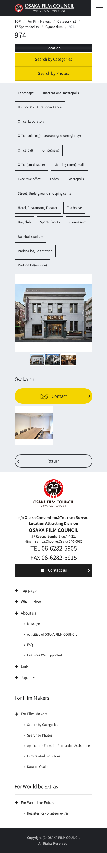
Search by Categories (53, 59)
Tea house (74, 207)
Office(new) (50, 150)
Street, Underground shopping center (45, 193)
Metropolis (76, 178)
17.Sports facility (27, 26)
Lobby (54, 178)
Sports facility (50, 222)
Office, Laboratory (31, 121)
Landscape (26, 92)
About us (28, 613)
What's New (31, 601)
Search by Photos (53, 73)
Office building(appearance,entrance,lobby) (49, 135)
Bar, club (24, 222)
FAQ (30, 644)
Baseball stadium (30, 236)
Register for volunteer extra (47, 813)
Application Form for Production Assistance (58, 745)
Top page (29, 590)
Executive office (29, 178)
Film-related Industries (44, 756)
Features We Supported (44, 655)
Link (24, 666)
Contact (59, 396)
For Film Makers (39, 21)
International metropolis (61, 92)
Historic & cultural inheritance (40, 107)
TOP (18, 21)
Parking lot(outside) (32, 265)
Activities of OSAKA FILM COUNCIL (52, 634)
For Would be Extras (37, 802)
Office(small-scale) (31, 164)
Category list (66, 21)
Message (33, 623)
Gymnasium (54, 26)
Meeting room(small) (69, 164)
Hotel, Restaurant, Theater (37, 207)
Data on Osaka (38, 766)
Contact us (57, 570)
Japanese (29, 677)
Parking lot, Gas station (35, 250)
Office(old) (25, 150)
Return (54, 461)
